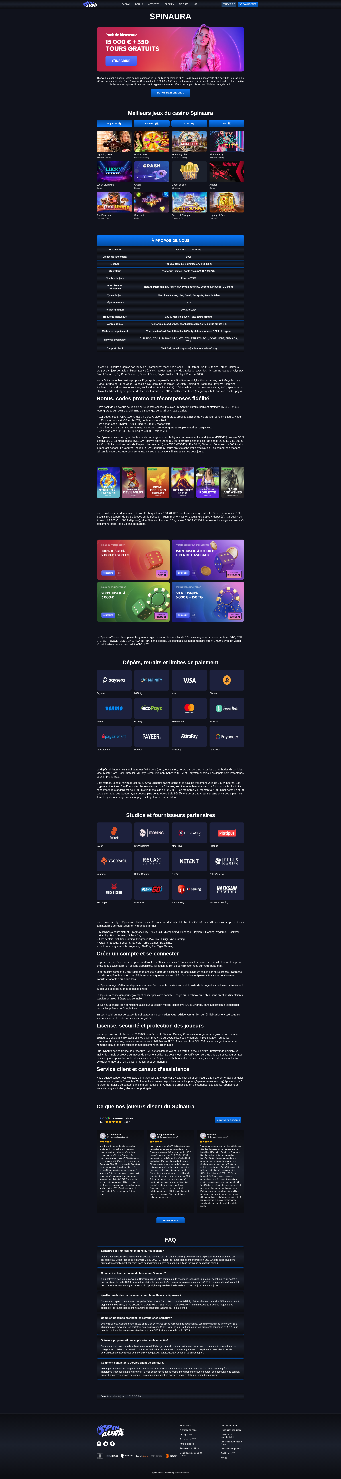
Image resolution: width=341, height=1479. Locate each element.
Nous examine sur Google (228, 1120)
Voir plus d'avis (170, 1220)
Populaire (112, 123)
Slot (225, 123)
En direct (149, 123)
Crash (187, 123)
